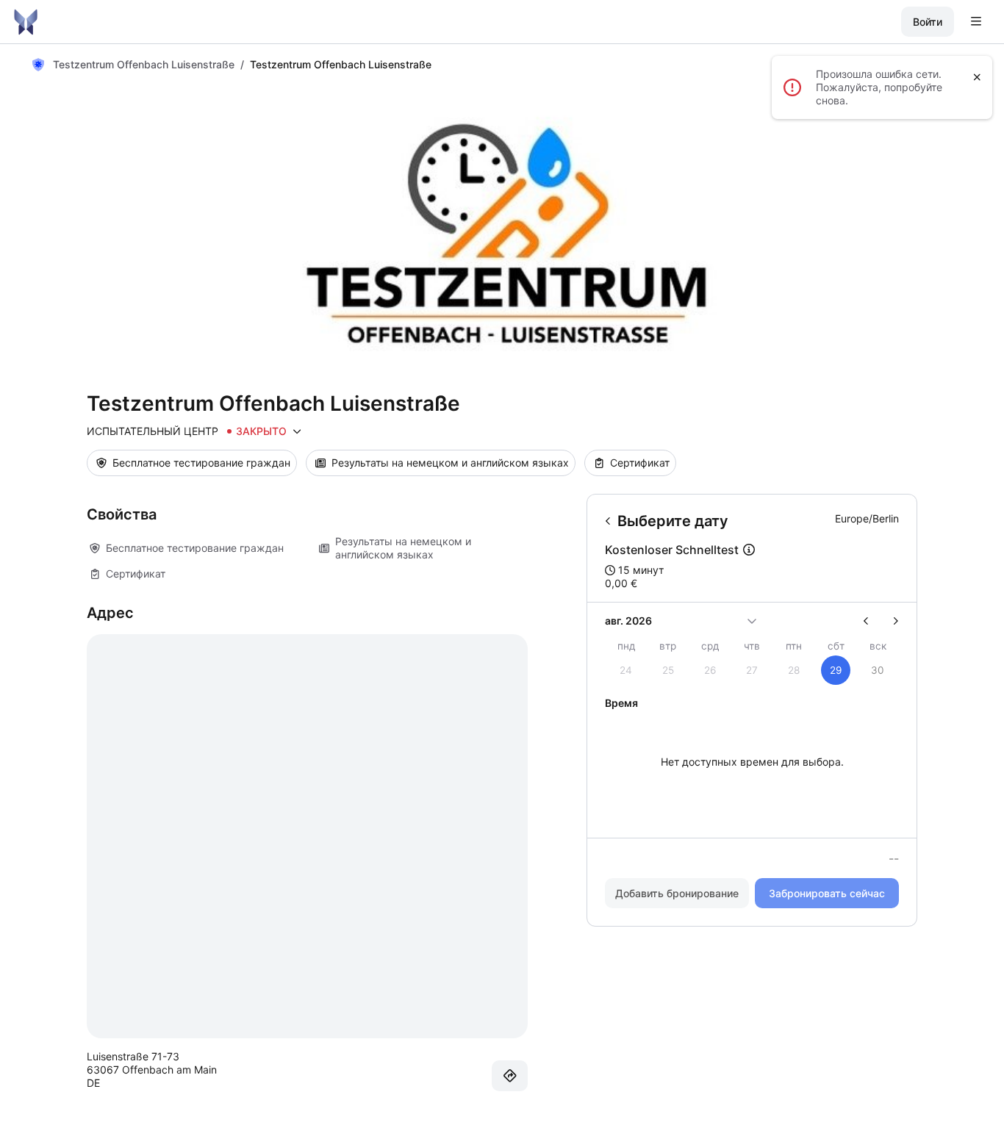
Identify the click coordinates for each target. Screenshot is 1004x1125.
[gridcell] (836, 670)
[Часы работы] (297, 431)
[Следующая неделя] (890, 621)
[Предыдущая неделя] (872, 621)
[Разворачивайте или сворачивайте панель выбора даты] (752, 621)
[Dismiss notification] (977, 77)
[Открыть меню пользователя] (976, 22)
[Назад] (608, 521)
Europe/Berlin (867, 518)
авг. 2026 (628, 620)
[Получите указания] (510, 1075)
